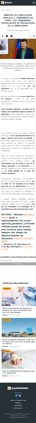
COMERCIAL (18, 403)
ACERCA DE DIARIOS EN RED (18, 400)
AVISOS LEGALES (18, 408)
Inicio (3, 10)
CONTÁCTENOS (18, 405)
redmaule (5, 315)
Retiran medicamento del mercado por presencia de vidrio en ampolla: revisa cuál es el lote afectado (17, 310)
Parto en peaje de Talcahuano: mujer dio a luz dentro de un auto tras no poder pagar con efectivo (18, 341)
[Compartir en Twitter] (7, 37)
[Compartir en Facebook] (2, 37)
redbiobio (5, 346)
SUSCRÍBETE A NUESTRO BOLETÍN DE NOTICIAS (18, 257)
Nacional (9, 10)
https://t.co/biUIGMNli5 (17, 240)
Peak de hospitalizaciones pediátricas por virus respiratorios (18, 372)
